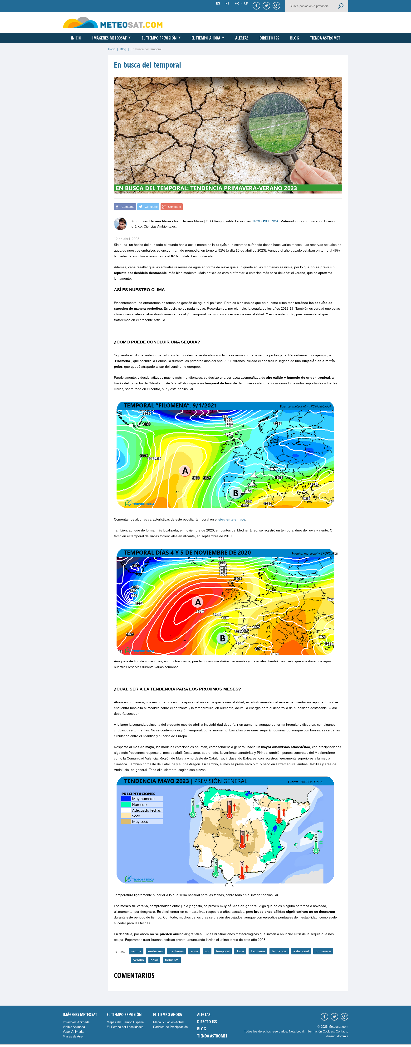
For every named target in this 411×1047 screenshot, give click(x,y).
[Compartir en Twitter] (265, 5)
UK (246, 3)
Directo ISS (269, 38)
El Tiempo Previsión (159, 38)
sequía (136, 951)
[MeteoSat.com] (113, 22)
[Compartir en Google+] (275, 5)
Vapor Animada (73, 1031)
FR (237, 3)
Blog (294, 38)
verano (138, 960)
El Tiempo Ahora (205, 38)
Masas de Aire (73, 1036)
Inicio (76, 38)
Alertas (242, 38)
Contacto (342, 1031)
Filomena (258, 951)
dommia (342, 1036)
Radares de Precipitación (170, 1027)
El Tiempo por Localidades (125, 1027)
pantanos (177, 951)
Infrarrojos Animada (76, 1022)
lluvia (240, 951)
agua (194, 951)
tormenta (172, 960)
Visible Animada (74, 1027)
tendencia (279, 951)
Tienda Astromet (325, 38)
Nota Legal (296, 1031)
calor (154, 960)
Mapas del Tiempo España (125, 1022)
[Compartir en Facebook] (255, 5)
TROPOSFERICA (265, 221)
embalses (155, 951)
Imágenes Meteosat (109, 38)
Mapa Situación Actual (168, 1022)
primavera (323, 951)
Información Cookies (320, 1031)
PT (227, 3)
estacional (301, 951)
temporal (223, 951)
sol (207, 951)
